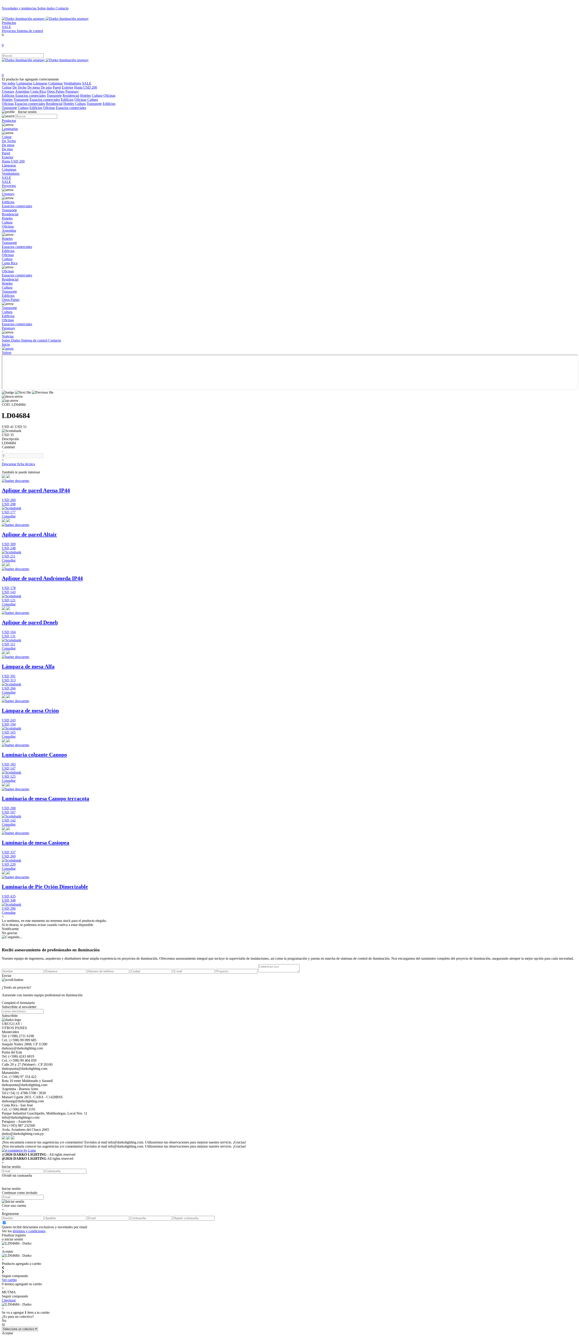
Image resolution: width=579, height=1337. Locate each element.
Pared (57, 87)
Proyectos (9, 31)
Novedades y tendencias (19, 8)
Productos (9, 23)
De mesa (33, 87)
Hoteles (85, 95)
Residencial (71, 95)
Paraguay (72, 91)
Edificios (8, 95)
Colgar (7, 87)
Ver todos (8, 83)
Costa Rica (38, 91)
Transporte (54, 95)
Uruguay (8, 91)
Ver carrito (9, 1280)
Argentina (22, 91)
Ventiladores (72, 83)
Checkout (9, 1300)
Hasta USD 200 (85, 87)
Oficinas (109, 95)
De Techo (19, 87)
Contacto (62, 8)
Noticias (8, 336)
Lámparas (40, 83)
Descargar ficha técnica (18, 464)
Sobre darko (46, 8)
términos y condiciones (29, 1231)
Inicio (6, 344)
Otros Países (55, 91)
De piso (46, 87)
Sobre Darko (11, 340)
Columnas (55, 83)
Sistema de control (30, 31)
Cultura (97, 95)
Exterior (67, 87)
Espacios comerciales (30, 95)
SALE (6, 27)
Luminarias (24, 83)
